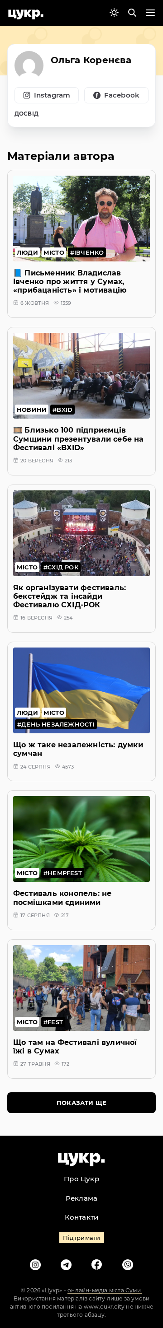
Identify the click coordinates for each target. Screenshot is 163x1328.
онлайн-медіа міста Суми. (104, 1290)
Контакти (82, 1217)
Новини (32, 409)
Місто (53, 252)
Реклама (81, 1198)
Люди (27, 252)
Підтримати (82, 1237)
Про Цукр (81, 1178)
